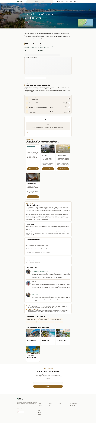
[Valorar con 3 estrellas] (31, 260)
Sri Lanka (39, 410)
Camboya (40, 405)
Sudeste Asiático (60, 1)
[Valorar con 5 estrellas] (35, 260)
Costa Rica (50, 403)
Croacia (60, 401)
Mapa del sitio (72, 408)
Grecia (60, 403)
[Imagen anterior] (44, 149)
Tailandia (39, 401)
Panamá (50, 405)
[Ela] (26, 22)
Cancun (56, 216)
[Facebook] (21, 409)
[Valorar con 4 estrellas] (33, 260)
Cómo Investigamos (59, 21)
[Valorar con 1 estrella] (27, 260)
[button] (85, 22)
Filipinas (39, 403)
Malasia (39, 407)
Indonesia (39, 412)
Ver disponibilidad (33, 168)
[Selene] (28, 22)
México (29, 11)
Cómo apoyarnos (72, 407)
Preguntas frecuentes (73, 403)
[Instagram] (18, 409)
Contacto (71, 401)
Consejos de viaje (72, 405)
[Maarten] (25, 22)
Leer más (43, 166)
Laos (39, 408)
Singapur (39, 414)
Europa (75, 1)
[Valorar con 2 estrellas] (29, 260)
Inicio (25, 11)
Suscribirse (48, 386)
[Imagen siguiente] (51, 149)
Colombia (50, 401)
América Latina (69, 1)
